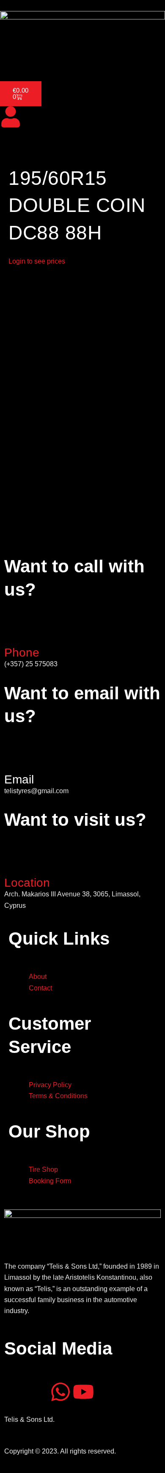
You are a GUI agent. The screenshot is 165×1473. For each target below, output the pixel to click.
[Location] (14, 863)
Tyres (79, 58)
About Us (47, 58)
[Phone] (14, 632)
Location (27, 882)
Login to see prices (36, 261)
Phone (21, 652)
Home (14, 58)
